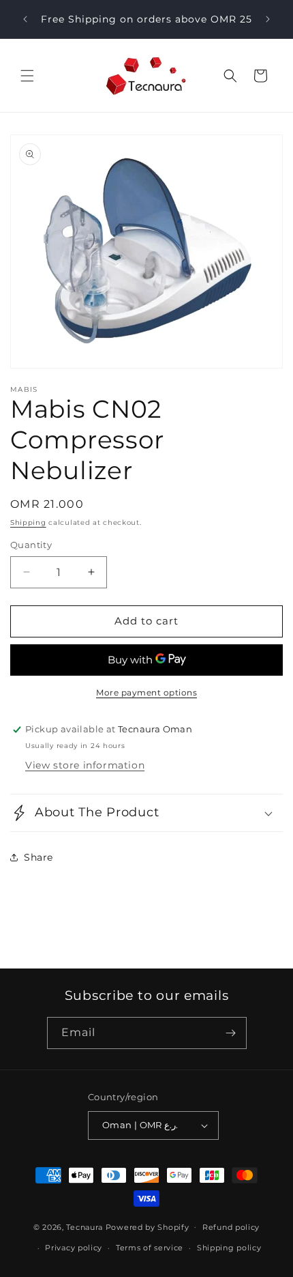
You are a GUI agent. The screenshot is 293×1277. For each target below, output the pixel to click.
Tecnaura (84, 1226)
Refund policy (231, 1227)
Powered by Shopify (147, 1226)
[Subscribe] (231, 1033)
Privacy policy (73, 1247)
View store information (84, 765)
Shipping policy (229, 1247)
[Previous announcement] (25, 19)
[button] (27, 76)
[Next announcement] (268, 19)
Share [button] (38, 857)
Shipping (28, 522)
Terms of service (149, 1247)
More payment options (146, 692)
